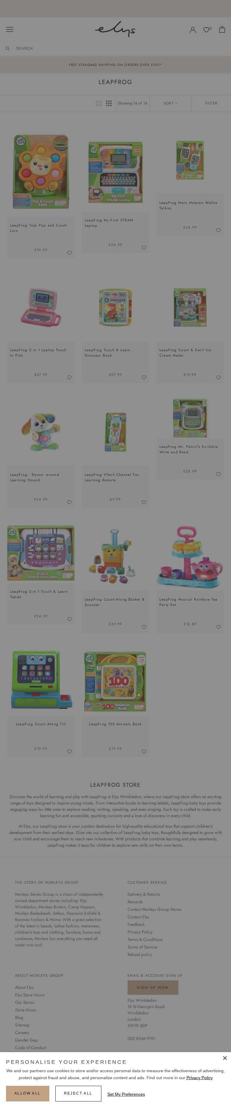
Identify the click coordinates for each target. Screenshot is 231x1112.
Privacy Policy (199, 1077)
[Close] (225, 1058)
